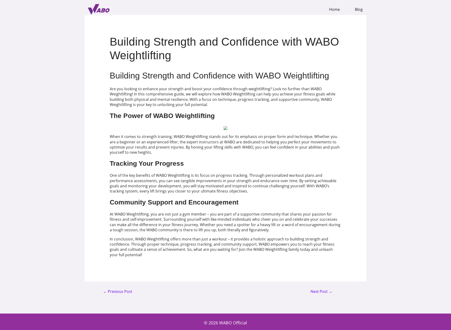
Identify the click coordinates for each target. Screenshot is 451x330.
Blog (359, 9)
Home (334, 9)
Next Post (321, 291)
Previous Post (117, 291)
